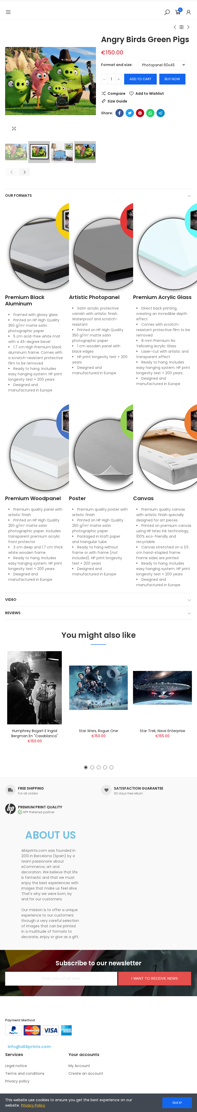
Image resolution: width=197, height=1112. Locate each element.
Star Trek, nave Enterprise (162, 730)
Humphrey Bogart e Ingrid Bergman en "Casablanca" (34, 733)
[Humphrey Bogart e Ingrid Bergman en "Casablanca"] (34, 687)
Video (10, 599)
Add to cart (140, 79)
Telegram (160, 113)
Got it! (177, 1102)
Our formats (18, 195)
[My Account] (188, 12)
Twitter (130, 113)
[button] (10, 81)
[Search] (167, 12)
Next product (188, 27)
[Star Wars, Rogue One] (98, 687)
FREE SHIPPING (31, 788)
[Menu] (8, 12)
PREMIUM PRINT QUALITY (40, 807)
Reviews (13, 612)
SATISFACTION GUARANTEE (138, 788)
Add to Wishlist (149, 93)
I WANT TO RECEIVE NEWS (154, 978)
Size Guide (117, 101)
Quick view (51, 681)
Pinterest (140, 113)
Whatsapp (150, 113)
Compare (116, 93)
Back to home (181, 27)
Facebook (119, 113)
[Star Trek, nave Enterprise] (162, 687)
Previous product (175, 27)
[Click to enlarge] (14, 128)
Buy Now (172, 79)
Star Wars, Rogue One (98, 730)
